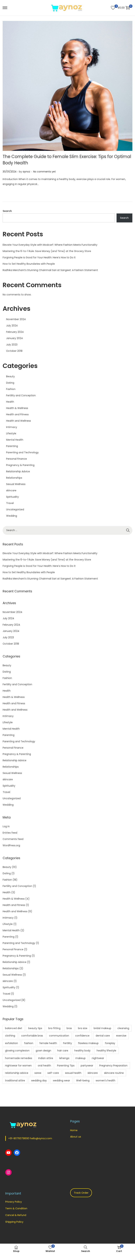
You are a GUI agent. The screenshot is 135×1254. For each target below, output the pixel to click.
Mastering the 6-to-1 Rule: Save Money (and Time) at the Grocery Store (47, 251)
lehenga (64, 1058)
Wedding (11, 516)
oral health (44, 1065)
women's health (105, 1080)
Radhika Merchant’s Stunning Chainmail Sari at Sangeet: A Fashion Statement (50, 270)
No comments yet (44, 171)
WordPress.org (11, 845)
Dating (10, 383)
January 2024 (14, 338)
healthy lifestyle (106, 1050)
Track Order (81, 1193)
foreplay (110, 1043)
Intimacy (11, 427)
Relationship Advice (18, 471)
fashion (28, 1043)
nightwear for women (18, 1065)
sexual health (73, 1073)
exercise (121, 1035)
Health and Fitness (17, 414)
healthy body (82, 1050)
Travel (10, 503)
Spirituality (12, 497)
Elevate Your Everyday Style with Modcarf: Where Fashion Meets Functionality (50, 245)
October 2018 (14, 351)
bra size (82, 1028)
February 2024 (15, 332)
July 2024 (12, 325)
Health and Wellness (18, 421)
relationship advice (16, 1073)
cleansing (123, 1028)
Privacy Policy (13, 1201)
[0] (113, 8)
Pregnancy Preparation (113, 1065)
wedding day (39, 1080)
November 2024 (16, 319)
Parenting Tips (66, 1065)
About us (75, 1136)
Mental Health (14, 440)
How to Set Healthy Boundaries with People (29, 264)
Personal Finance (16, 459)
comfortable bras (32, 1035)
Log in (6, 826)
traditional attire (15, 1080)
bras (69, 1028)
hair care (62, 1050)
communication (59, 1035)
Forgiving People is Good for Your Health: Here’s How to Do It (39, 257)
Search (7, 211)
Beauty (10, 376)
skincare (11, 490)
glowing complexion (17, 1050)
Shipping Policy (14, 1222)
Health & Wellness (17, 408)
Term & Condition (16, 1208)
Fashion (10, 389)
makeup (80, 1058)
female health (48, 1043)
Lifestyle (11, 433)
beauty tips (35, 1028)
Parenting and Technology (22, 452)
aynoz (26, 171)
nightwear (98, 1058)
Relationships (14, 478)
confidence (82, 1035)
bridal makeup (102, 1028)
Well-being (82, 1080)
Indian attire (45, 1058)
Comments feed (13, 839)
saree (37, 1073)
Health (10, 402)
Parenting (12, 446)
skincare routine (114, 1073)
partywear (87, 1065)
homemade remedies (18, 1058)
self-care (53, 1073)
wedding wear (61, 1080)
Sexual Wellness (15, 484)
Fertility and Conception (21, 395)
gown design (43, 1050)
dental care (103, 1035)
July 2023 (11, 344)
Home (74, 1130)
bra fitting (54, 1028)
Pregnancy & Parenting (20, 465)
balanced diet (13, 1028)
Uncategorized (15, 509)
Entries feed (10, 832)
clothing (10, 1035)
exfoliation (11, 1043)
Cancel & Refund (15, 1215)
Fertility (67, 1043)
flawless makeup (88, 1043)
